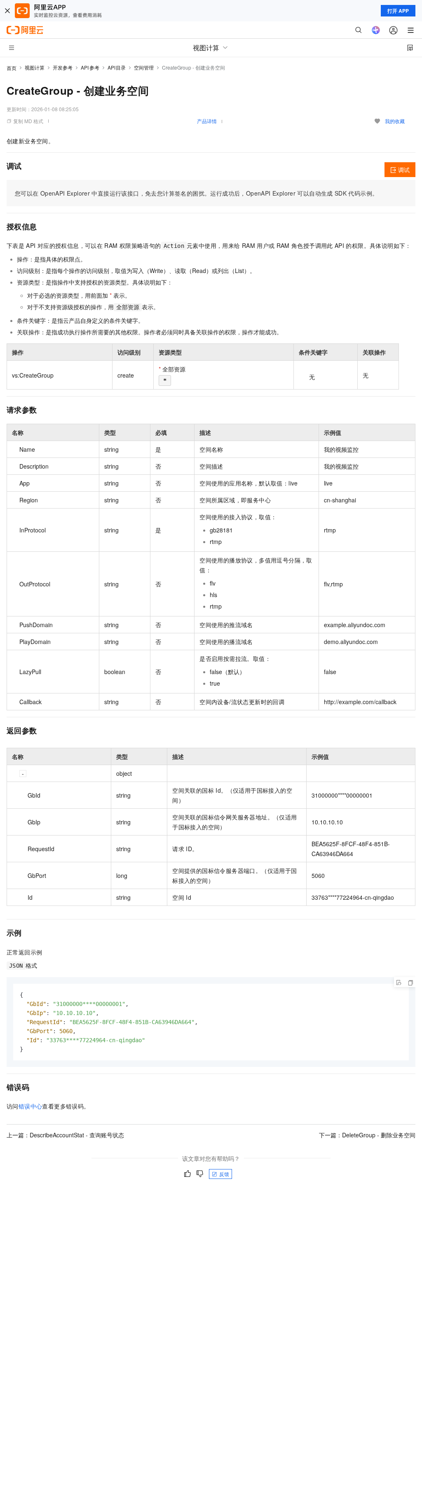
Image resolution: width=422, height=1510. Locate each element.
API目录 (117, 67)
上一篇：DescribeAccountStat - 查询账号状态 (65, 1135)
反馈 (224, 1173)
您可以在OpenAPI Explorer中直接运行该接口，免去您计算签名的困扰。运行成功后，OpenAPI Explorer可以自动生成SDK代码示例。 (196, 193)
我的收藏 (395, 120)
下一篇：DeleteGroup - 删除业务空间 (367, 1135)
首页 (11, 67)
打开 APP (398, 10)
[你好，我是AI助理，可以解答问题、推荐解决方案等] (375, 30)
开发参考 (63, 67)
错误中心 (30, 1106)
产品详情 (207, 120)
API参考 (90, 67)
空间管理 (144, 67)
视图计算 (35, 67)
